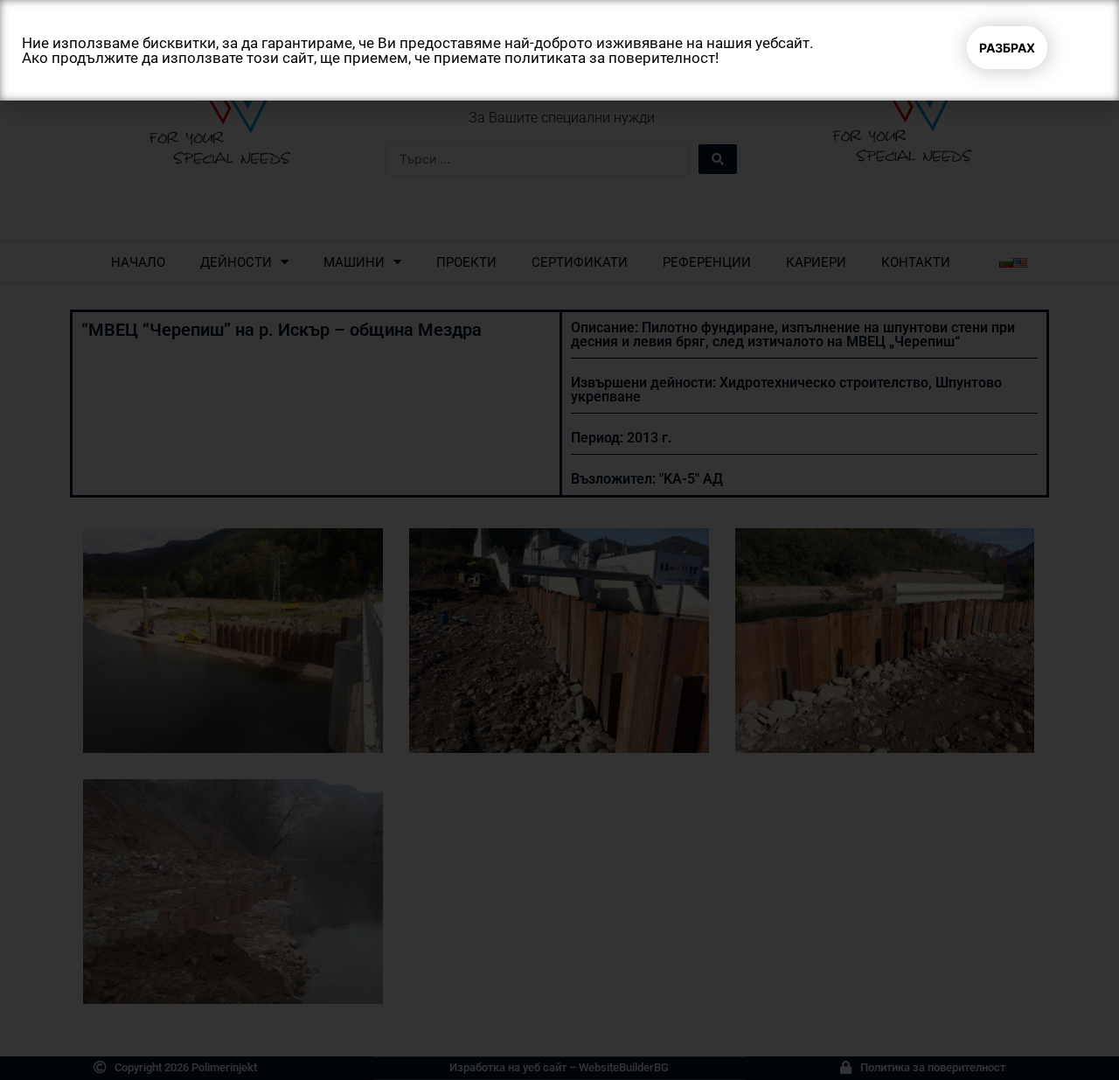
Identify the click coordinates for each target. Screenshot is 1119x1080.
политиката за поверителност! (611, 57)
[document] (559, 540)
